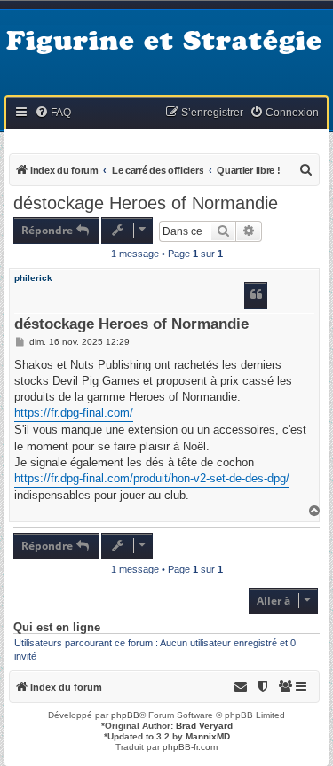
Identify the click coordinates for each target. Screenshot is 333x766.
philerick (33, 278)
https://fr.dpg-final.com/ (73, 412)
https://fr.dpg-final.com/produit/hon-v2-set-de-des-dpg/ (151, 478)
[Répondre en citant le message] (255, 295)
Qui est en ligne (56, 627)
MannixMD (208, 736)
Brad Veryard (204, 726)
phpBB (125, 715)
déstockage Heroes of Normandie (145, 203)
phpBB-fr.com (190, 747)
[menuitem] (53, 113)
